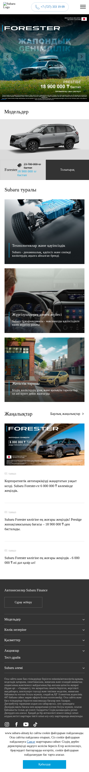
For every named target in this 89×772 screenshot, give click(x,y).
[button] (7, 57)
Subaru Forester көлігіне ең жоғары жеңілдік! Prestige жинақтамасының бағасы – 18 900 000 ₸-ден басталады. (43, 524)
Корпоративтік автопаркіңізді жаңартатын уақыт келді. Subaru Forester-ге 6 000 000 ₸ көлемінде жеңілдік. (41, 485)
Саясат (31, 741)
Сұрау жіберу (23, 602)
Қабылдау (44, 764)
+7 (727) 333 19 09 (53, 6)
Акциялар (11, 650)
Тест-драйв (12, 657)
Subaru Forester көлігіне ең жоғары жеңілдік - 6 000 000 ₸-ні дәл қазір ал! (42, 560)
